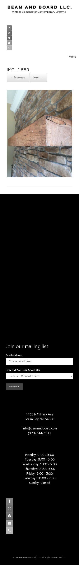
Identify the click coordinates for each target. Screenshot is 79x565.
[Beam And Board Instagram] (9, 32)
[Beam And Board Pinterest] (9, 37)
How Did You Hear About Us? (23, 370)
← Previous (18, 77)
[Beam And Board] (39, 11)
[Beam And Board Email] (9, 42)
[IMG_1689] (39, 176)
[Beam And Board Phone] (9, 47)
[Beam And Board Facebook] (9, 27)
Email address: (14, 355)
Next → (38, 77)
